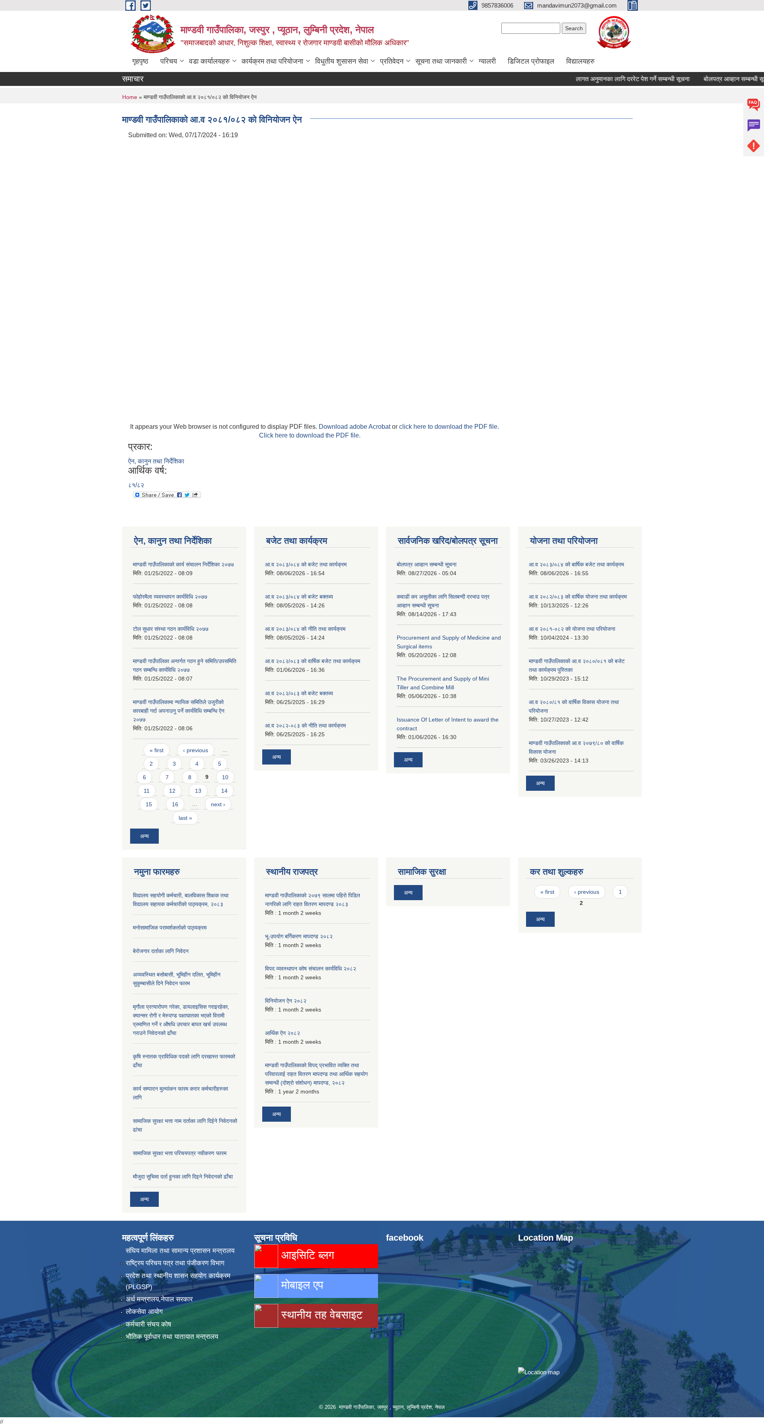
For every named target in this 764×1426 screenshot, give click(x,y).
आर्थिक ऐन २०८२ (282, 1033)
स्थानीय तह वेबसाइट (320, 1315)
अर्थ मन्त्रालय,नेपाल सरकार (159, 1299)
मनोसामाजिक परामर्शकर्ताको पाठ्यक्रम (170, 927)
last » (185, 818)
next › (218, 804)
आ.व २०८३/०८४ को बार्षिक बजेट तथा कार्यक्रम (576, 564)
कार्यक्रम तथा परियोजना (272, 61)
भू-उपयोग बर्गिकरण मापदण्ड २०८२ (299, 936)
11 (147, 791)
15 (149, 804)
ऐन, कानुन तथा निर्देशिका (156, 461)
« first (157, 750)
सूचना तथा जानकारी (441, 61)
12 (172, 791)
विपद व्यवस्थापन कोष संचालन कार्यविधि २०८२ (310, 968)
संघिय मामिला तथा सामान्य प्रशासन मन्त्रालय (180, 1251)
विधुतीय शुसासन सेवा (341, 61)
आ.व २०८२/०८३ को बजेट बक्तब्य (299, 693)
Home (129, 97)
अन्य (144, 836)
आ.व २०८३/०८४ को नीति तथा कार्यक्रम (305, 629)
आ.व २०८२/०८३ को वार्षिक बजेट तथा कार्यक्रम (312, 661)
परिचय (168, 61)
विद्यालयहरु (580, 61)
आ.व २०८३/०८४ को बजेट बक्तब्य (299, 596)
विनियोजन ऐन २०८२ (285, 1001)
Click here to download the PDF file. (310, 435)
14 (224, 791)
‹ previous (195, 750)
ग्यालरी (487, 61)
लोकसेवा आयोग (144, 1311)
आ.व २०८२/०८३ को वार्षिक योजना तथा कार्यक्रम (578, 596)
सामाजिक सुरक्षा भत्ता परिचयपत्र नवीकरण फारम (179, 1153)
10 (225, 777)
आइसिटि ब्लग (306, 1255)
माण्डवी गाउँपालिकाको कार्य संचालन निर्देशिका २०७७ (183, 564)
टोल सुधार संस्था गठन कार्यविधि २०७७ (171, 629)
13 (198, 791)
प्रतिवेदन (391, 61)
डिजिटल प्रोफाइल (531, 61)
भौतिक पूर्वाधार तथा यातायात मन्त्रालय (172, 1336)
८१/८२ (136, 485)
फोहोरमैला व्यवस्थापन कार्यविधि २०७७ (170, 596)
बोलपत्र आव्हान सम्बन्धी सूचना (714, 79)
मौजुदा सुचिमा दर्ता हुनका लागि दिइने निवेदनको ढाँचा (183, 1176)
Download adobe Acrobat (355, 426)
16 (175, 804)
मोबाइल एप (300, 1285)
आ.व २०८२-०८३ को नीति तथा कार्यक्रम (305, 725)
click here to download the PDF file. (449, 426)
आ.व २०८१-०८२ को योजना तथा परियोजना (572, 629)
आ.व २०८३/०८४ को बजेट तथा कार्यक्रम (306, 564)
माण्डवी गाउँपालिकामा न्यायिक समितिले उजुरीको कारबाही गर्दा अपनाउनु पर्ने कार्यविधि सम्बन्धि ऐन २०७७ (178, 711)
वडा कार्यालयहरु (209, 61)
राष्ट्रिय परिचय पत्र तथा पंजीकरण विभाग (175, 1263)
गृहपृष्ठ (140, 61)
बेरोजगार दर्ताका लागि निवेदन (161, 951)
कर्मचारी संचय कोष (148, 1324)
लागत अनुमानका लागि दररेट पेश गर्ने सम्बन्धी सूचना (609, 79)
